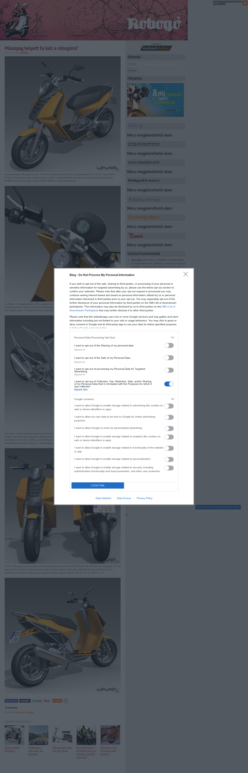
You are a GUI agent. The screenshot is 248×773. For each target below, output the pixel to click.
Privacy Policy (145, 498)
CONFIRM (98, 485)
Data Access (124, 498)
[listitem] (124, 337)
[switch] (169, 345)
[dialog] (124, 386)
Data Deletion (103, 498)
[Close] (186, 275)
